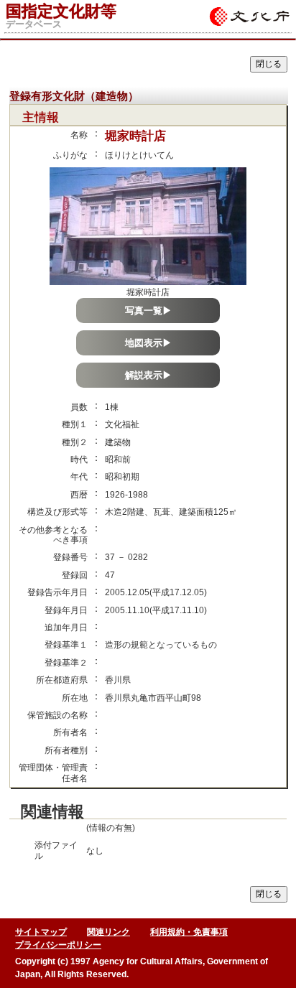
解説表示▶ (148, 375)
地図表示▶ (148, 342)
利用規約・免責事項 (189, 932)
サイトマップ (41, 932)
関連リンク (108, 932)
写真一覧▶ (148, 310)
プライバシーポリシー (58, 945)
